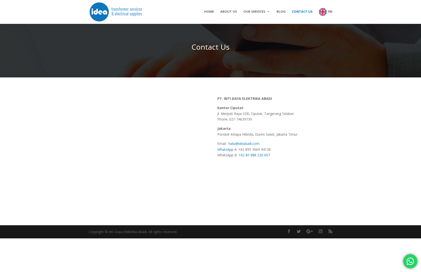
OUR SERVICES (254, 12)
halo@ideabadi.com (244, 143)
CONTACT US (302, 12)
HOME (209, 12)
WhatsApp (225, 149)
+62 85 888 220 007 (254, 155)
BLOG (281, 12)
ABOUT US (228, 12)
